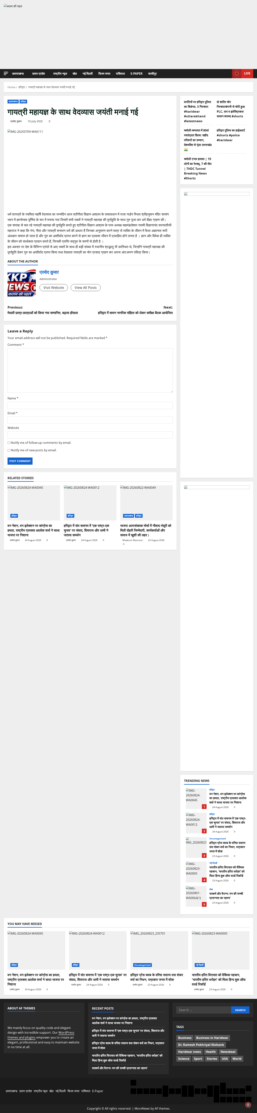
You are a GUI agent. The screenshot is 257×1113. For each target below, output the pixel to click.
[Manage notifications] (248, 1105)
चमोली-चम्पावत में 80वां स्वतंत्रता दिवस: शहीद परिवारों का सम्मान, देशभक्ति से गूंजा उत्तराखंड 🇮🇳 (198, 140)
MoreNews (142, 1108)
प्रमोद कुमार (16, 121)
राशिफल (120, 73)
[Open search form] (228, 73)
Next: (135, 310)
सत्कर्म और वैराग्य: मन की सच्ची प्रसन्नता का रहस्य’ (196, 896)
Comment (16, 345)
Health (211, 1052)
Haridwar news (189, 1052)
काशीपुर (152, 73)
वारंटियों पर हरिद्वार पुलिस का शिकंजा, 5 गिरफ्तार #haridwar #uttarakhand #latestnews (197, 111)
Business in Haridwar (212, 1038)
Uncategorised (217, 839)
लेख (211, 889)
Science (183, 1059)
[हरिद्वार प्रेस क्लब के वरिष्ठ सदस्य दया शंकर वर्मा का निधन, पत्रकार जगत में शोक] (159, 950)
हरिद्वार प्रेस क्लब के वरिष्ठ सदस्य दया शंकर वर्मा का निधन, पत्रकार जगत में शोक (196, 847)
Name (13, 398)
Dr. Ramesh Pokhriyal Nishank (201, 1045)
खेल (75, 73)
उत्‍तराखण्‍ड (18, 73)
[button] (6, 73)
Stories (212, 1059)
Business (185, 1038)
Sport (198, 1059)
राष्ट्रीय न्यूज (60, 73)
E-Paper (137, 73)
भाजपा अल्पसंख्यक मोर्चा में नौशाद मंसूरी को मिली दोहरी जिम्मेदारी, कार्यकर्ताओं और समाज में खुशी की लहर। (145, 530)
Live (247, 73)
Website (13, 428)
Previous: (43, 310)
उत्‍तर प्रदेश (38, 73)
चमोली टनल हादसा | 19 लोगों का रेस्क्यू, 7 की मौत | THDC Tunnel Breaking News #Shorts (197, 168)
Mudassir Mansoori (132, 540)
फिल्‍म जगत (104, 73)
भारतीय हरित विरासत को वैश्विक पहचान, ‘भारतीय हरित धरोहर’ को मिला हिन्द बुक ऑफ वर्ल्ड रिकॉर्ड (196, 872)
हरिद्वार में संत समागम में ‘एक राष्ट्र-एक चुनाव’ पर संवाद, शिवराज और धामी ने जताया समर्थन (86, 530)
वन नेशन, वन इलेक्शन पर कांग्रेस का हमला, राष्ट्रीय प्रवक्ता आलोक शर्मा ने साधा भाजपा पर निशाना (34, 530)
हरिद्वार (23, 101)
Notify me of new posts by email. (34, 450)
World (237, 1059)
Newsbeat (228, 1052)
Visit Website (53, 287)
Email (13, 413)
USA (225, 1059)
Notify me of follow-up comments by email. (41, 443)
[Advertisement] (128, 37)
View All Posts (86, 287)
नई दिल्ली (88, 73)
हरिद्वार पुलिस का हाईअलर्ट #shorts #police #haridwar (231, 135)
